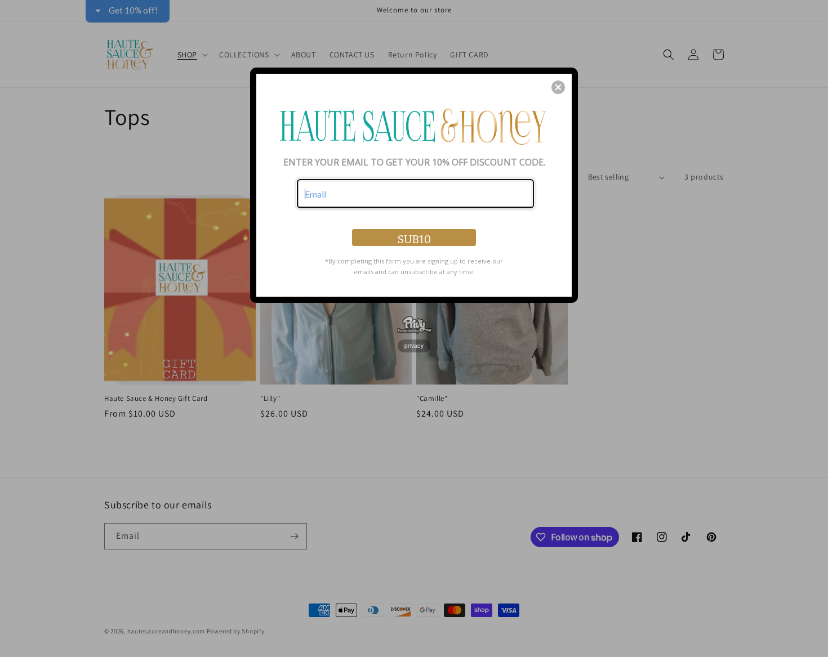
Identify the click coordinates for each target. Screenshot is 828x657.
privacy (414, 346)
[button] (558, 87)
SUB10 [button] (414, 239)
